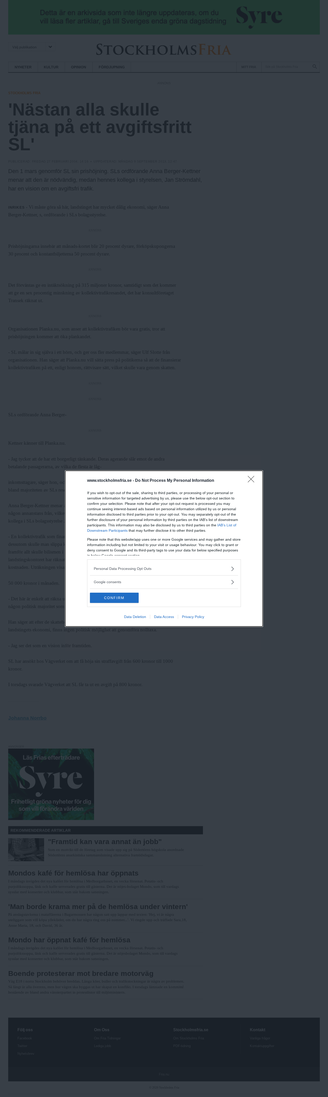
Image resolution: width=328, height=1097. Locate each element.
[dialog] (164, 548)
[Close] (253, 481)
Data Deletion (135, 617)
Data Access (164, 617)
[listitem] (164, 568)
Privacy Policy (193, 617)
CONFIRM (114, 598)
